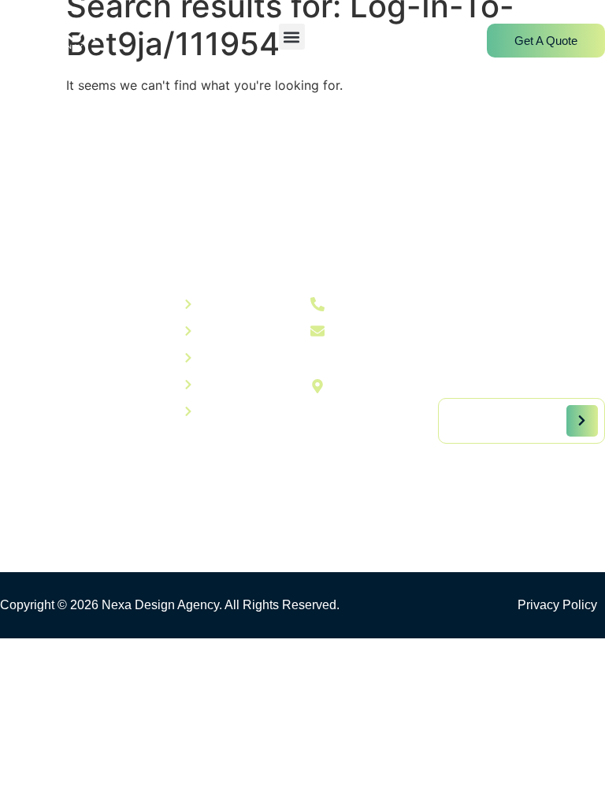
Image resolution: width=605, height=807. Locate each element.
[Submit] (582, 421)
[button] (292, 37)
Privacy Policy (557, 605)
